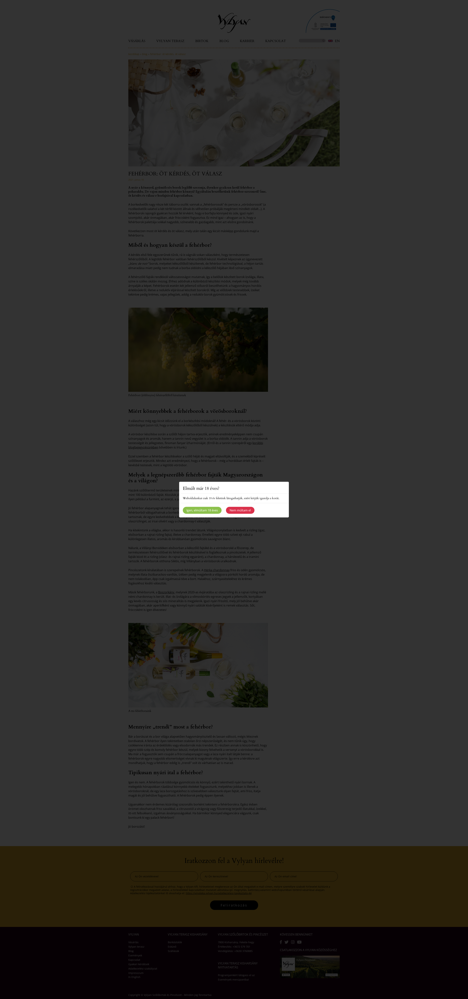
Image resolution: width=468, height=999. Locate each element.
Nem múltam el (240, 510)
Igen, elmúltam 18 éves (202, 510)
